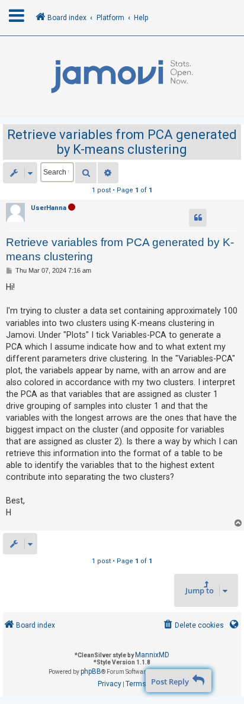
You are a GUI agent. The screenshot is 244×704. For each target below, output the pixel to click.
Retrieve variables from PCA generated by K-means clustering (122, 142)
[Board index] (122, 77)
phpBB (91, 671)
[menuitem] (193, 625)
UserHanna (48, 208)
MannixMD (152, 655)
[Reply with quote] (198, 218)
